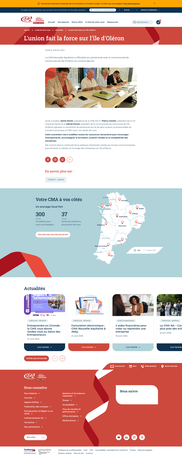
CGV (91, 450)
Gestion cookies (65, 453)
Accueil (51, 22)
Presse (133, 450)
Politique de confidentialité (69, 450)
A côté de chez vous (94, 22)
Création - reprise (56, 179)
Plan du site (79, 453)
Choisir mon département (104, 10)
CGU (85, 450)
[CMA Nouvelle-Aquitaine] (34, 20)
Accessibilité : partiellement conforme (111, 450)
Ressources (112, 22)
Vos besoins (63, 22)
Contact (89, 453)
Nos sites (31, 437)
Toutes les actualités (36, 358)
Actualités (59, 30)
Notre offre (77, 22)
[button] (70, 159)
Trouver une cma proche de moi (53, 235)
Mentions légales (145, 450)
